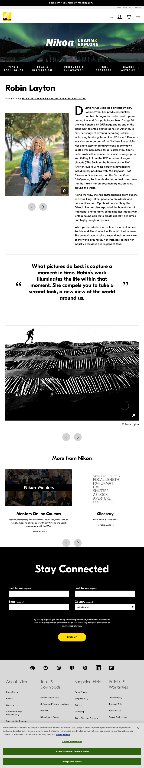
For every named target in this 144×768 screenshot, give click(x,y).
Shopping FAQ (81, 698)
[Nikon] (8, 16)
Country (84, 602)
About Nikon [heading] (17, 681)
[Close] (138, 728)
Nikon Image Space (49, 717)
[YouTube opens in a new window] (45, 667)
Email (16, 602)
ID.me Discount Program (86, 718)
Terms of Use (115, 710)
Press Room (12, 692)
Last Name (86, 588)
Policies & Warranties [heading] (118, 684)
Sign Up (76, 636)
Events (9, 698)
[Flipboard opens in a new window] (111, 667)
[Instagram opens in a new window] (58, 667)
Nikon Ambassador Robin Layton (54, 98)
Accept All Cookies (72, 761)
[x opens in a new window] (85, 667)
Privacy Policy (115, 697)
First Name (20, 588)
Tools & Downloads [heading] (50, 684)
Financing (79, 711)
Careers (10, 705)
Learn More (38, 532)
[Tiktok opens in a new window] (32, 667)
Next (43, 207)
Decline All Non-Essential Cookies (72, 751)
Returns (78, 705)
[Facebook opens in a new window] (72, 667)
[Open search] (111, 16)
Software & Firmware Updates (54, 704)
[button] (11, 3)
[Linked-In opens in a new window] (98, 667)
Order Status (81, 692)
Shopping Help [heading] (88, 681)
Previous (32, 207)
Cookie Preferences (118, 717)
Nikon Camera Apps (49, 697)
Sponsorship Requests (16, 721)
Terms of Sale (115, 704)
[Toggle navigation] (138, 16)
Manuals (44, 710)
